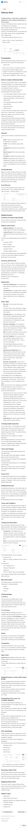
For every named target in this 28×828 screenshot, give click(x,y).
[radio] (2, 821)
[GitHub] (20, 2)
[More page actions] (8, 9)
